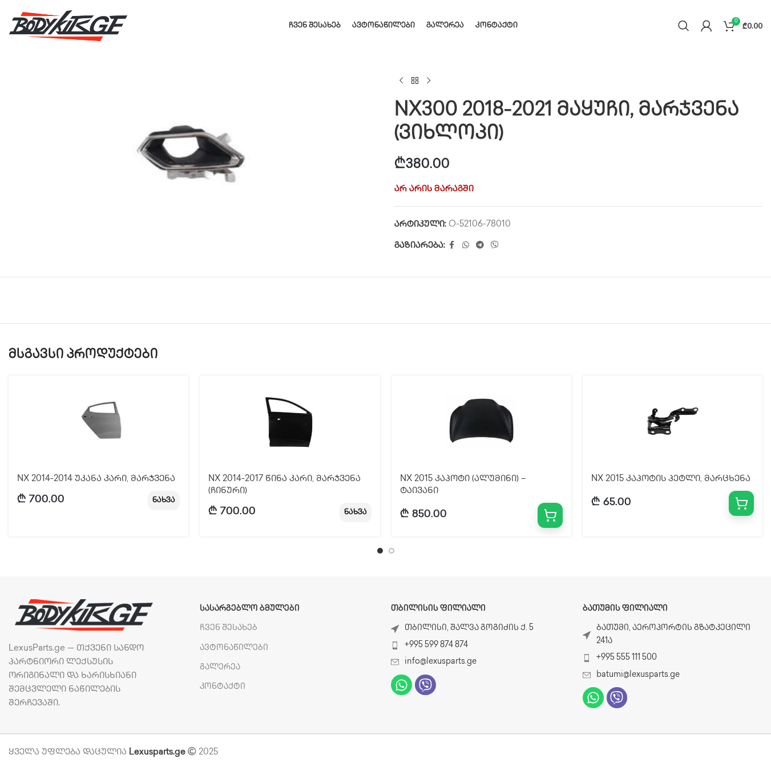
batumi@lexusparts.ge (638, 675)
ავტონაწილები (234, 648)
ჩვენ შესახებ (228, 628)
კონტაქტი (222, 687)
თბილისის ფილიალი (438, 608)
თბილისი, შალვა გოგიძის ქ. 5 (469, 628)
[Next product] (428, 81)
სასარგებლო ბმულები (250, 608)
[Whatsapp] (401, 685)
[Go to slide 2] (391, 551)
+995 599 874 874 (436, 645)
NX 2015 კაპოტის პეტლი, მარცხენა (670, 479)
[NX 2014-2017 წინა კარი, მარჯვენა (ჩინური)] (290, 421)
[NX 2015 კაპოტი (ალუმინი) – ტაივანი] (481, 421)
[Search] (683, 25)
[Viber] (425, 685)
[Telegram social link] (480, 245)
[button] (550, 515)
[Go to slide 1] (380, 551)
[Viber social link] (494, 245)
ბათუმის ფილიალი (625, 608)
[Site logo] (68, 25)
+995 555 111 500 (626, 657)
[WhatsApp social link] (466, 245)
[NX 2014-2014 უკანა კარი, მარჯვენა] (98, 421)
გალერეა (220, 667)
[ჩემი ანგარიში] (706, 25)
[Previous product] (401, 81)
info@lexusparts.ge (441, 661)
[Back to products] (415, 81)
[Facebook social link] (452, 245)
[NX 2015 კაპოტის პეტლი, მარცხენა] (672, 421)
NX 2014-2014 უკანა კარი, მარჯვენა (96, 479)
